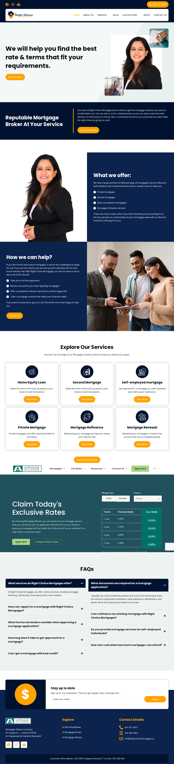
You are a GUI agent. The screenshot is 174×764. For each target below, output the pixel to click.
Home (76, 15)
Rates (147, 15)
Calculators (130, 15)
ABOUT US (88, 15)
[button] (103, 15)
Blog (116, 15)
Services (102, 15)
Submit (155, 699)
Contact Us (160, 15)
